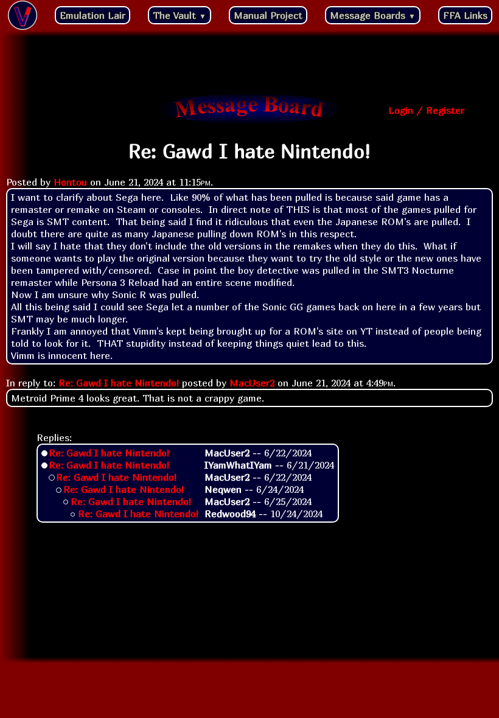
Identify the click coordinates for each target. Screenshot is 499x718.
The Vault (179, 15)
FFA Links (465, 15)
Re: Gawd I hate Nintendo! (118, 383)
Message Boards (373, 15)
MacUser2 (251, 383)
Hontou (70, 182)
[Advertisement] (249, 64)
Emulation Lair (92, 15)
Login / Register (426, 110)
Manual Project (268, 15)
